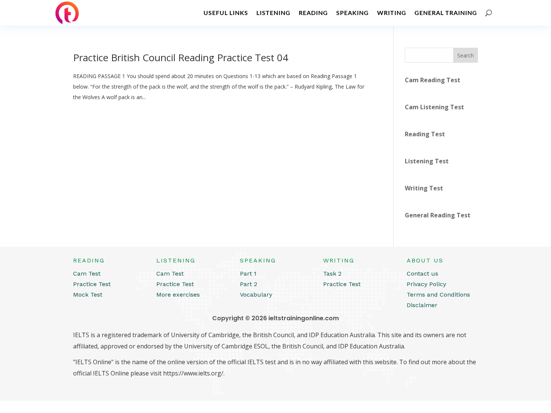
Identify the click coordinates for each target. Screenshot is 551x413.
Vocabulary (256, 294)
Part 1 (248, 273)
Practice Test (92, 284)
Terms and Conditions (438, 294)
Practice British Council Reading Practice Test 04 (180, 57)
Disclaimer (422, 305)
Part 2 (248, 284)
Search (465, 55)
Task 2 (332, 273)
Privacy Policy (426, 284)
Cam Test (86, 273)
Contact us (422, 273)
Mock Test (87, 294)
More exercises (178, 294)
